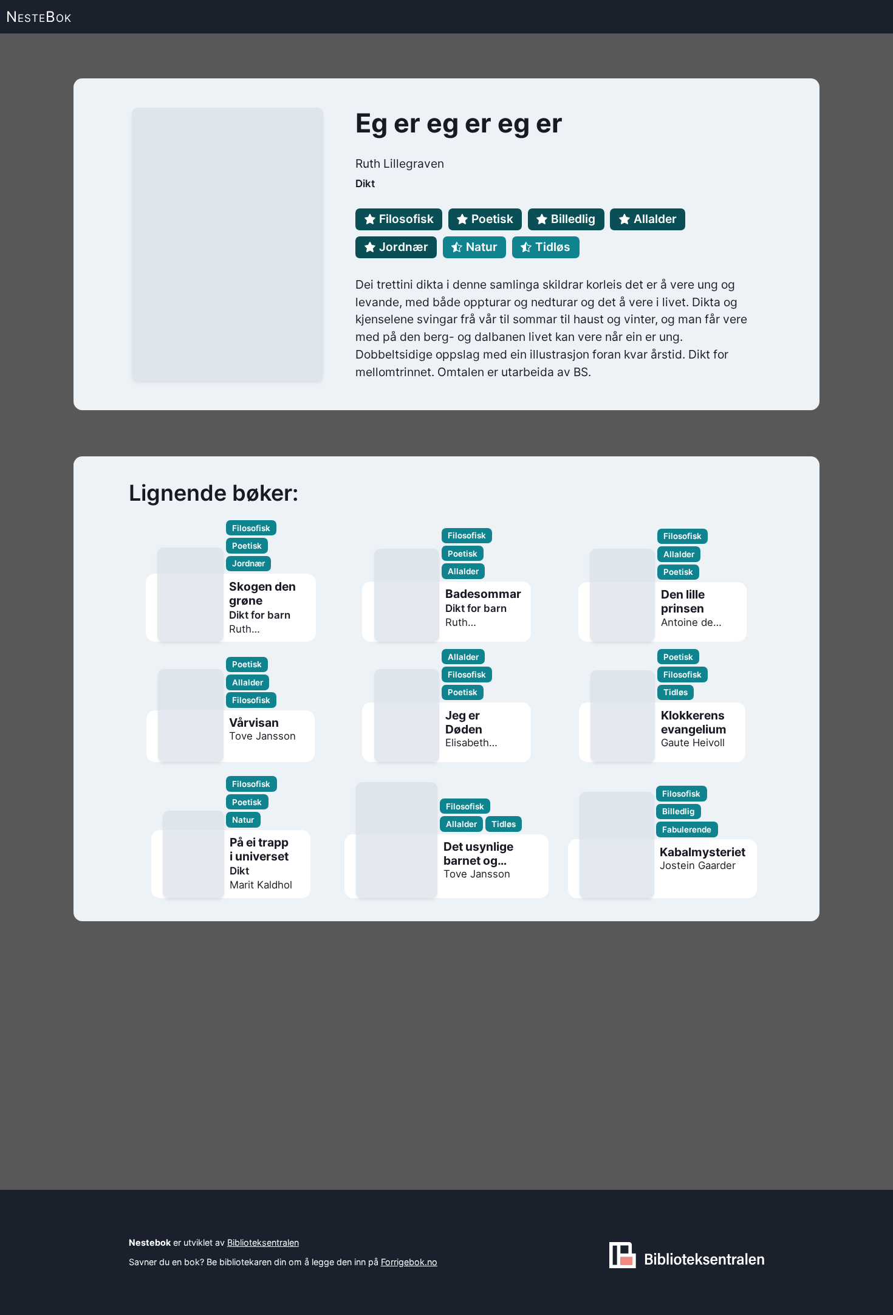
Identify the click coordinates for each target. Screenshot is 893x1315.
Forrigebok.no (409, 1262)
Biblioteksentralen (263, 1242)
